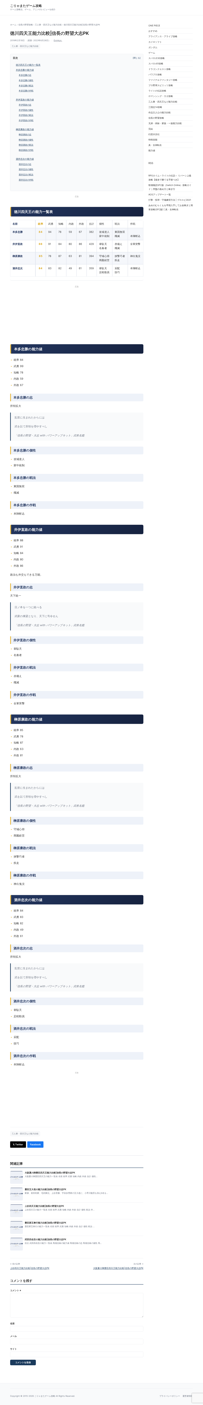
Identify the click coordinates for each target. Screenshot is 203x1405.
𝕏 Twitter (18, 1144)
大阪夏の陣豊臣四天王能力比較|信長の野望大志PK (118, 1268)
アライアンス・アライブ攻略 (162, 36)
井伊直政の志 (25, 105)
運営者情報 (188, 1396)
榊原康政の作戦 (26, 150)
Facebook (35, 1144)
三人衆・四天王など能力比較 (48, 25)
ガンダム (152, 47)
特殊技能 (152, 139)
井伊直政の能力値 (25, 99)
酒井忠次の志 (25, 164)
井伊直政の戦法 (26, 115)
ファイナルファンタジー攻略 (162, 80)
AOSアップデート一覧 (159, 194)
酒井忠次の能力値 (25, 158)
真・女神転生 (155, 145)
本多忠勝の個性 (26, 80)
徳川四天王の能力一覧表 (28, 64)
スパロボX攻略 (155, 63)
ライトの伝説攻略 (157, 90)
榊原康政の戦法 (26, 145)
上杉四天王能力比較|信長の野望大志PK (29, 1268)
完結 (150, 128)
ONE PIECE (154, 25)
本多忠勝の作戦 (26, 90)
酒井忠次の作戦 (26, 180)
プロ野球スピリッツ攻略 (160, 85)
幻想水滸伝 (154, 134)
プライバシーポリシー (169, 1396)
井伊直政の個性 (26, 110)
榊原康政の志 (25, 134)
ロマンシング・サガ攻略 (160, 96)
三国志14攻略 (155, 107)
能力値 (151, 150)
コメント (15, 1290)
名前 (12, 1323)
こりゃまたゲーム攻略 (26, 6)
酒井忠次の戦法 (26, 174)
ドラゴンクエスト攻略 (159, 69)
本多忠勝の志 (25, 75)
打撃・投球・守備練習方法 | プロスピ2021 (169, 199)
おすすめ (152, 31)
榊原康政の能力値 (25, 129)
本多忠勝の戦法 (26, 85)
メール (13, 1336)
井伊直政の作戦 (26, 120)
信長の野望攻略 (25, 25)
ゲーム (151, 52)
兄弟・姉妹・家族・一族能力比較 (165, 123)
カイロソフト (155, 42)
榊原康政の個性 (26, 140)
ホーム (13, 25)
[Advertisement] (101, 313)
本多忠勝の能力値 (25, 69)
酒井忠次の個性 (26, 169)
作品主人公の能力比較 (159, 112)
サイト (13, 1348)
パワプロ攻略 (155, 74)
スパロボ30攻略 (156, 58)
